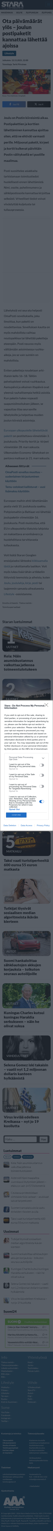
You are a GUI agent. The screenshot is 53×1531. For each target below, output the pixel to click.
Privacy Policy (43, 825)
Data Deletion (10, 825)
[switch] (41, 765)
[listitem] (26, 758)
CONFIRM (16, 815)
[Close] (47, 706)
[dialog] (26, 765)
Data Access (26, 825)
